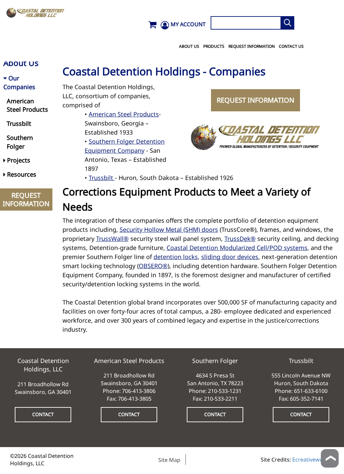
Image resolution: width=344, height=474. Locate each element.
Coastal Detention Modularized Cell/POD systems (237, 248)
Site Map (169, 460)
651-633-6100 (311, 391)
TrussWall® (112, 238)
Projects (17, 160)
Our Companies (19, 82)
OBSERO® (153, 266)
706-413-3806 (139, 391)
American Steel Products (124, 114)
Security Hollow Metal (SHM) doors (169, 229)
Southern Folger (20, 142)
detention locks (176, 257)
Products (213, 46)
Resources (20, 174)
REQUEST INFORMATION (255, 100)
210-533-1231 (225, 391)
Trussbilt (102, 178)
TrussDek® (240, 238)
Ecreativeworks (311, 459)
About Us (189, 46)
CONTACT (43, 414)
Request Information (251, 46)
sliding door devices (229, 257)
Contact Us (291, 46)
